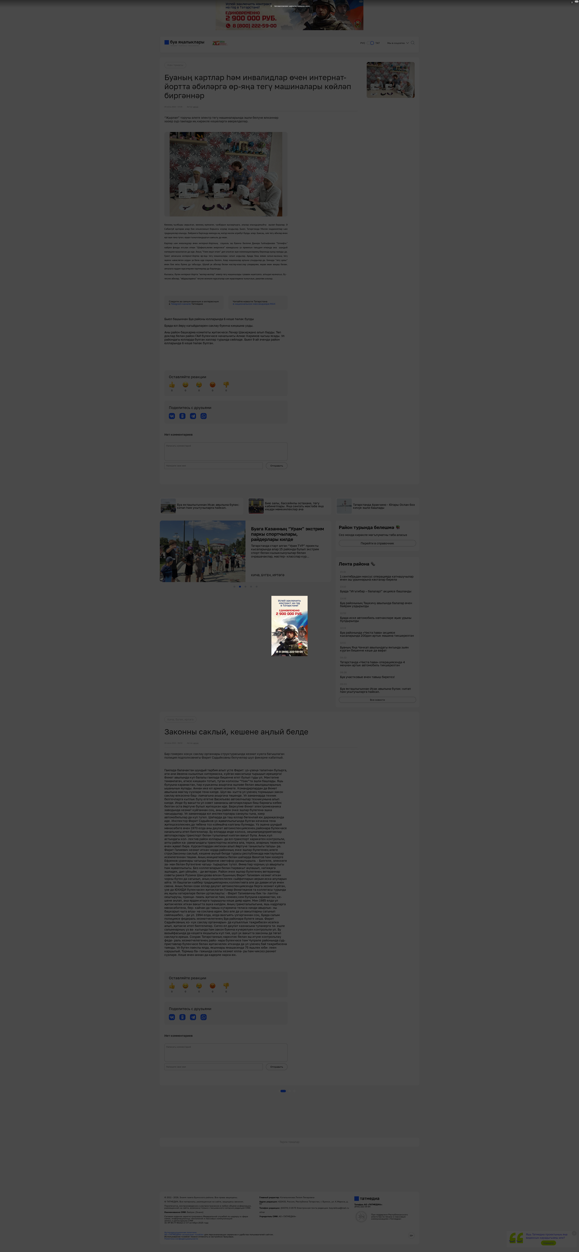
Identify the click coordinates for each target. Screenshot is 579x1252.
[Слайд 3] (245, 587)
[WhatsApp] (204, 416)
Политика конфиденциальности (181, 1238)
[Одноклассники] (182, 416)
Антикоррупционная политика (180, 1232)
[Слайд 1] (234, 587)
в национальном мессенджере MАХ (254, 303)
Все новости (377, 699)
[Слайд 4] (251, 587)
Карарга (548, 1242)
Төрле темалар (289, 1142)
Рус (362, 43)
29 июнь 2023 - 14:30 (173, 107)
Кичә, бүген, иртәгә (180, 719)
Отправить (276, 465)
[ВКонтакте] (172, 416)
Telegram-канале (181, 303)
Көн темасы (175, 65)
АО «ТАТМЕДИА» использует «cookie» (184, 1234)
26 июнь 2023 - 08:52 (173, 743)
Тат (377, 43)
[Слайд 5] (257, 587)
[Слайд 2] (240, 587)
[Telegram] (193, 416)
